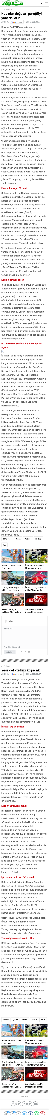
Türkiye (24, 1020)
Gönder (9, 652)
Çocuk (18, 539)
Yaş (4, 545)
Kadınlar (28, 539)
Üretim (34, 1020)
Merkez (38, 539)
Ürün (43, 1020)
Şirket (15, 1020)
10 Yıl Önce (7, 539)
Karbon (6, 1020)
